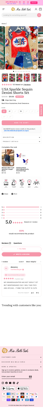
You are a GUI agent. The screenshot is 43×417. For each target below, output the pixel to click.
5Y (21, 111)
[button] (7, 84)
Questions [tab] (18, 243)
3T (9, 111)
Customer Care (9, 357)
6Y (27, 111)
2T (4, 111)
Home (4, 24)
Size (3, 108)
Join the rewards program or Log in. (16, 130)
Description (8, 137)
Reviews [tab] (6, 243)
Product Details (10, 141)
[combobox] (22, 15)
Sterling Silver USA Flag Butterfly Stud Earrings (22, 169)
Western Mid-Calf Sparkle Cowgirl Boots (8, 169)
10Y (4, 117)
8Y (38, 111)
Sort (22, 262)
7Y (32, 111)
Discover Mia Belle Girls (13, 362)
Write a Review (26, 254)
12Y (10, 117)
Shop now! (34, 2)
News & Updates (9, 367)
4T (15, 111)
